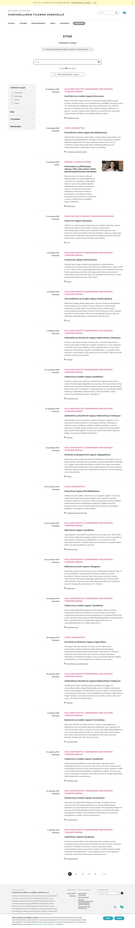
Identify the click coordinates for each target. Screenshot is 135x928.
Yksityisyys (72, 896)
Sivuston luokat (104, 893)
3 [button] (82, 874)
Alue (12, 112)
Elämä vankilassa (83, 897)
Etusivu (11, 23)
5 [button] (95, 874)
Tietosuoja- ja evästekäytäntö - (44, 924)
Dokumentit (19, 93)
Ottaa (108, 918)
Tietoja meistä (71, 893)
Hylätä (119, 918)
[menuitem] (11, 23)
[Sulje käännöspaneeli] (132, 2)
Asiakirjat (64, 23)
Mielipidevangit (38, 23)
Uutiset (17, 100)
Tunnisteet (79, 23)
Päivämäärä (15, 126)
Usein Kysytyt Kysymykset (82, 894)
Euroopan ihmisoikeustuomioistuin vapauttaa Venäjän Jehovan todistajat (85, 902)
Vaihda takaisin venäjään (81, 3)
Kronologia (18, 96)
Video (52, 23)
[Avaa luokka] (122, 893)
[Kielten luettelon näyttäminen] (95, 3)
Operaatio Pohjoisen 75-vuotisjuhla (84, 907)
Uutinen (23, 23)
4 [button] (89, 874)
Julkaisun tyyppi (17, 88)
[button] (103, 874)
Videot (17, 103)
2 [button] (76, 874)
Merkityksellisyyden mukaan (66, 74)
